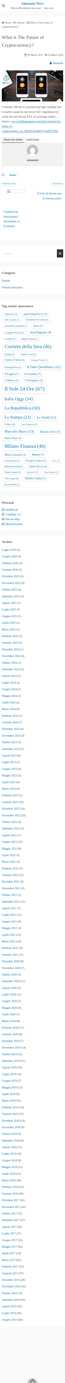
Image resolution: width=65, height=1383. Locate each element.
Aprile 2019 (9, 1094)
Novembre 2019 (11, 1047)
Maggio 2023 (9, 775)
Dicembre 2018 (11, 1120)
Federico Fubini (15, 360)
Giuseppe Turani (39, 360)
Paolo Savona (12, 460)
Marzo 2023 (9, 788)
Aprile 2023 (9, 782)
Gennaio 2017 (10, 1273)
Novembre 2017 (11, 1206)
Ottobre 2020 (9, 974)
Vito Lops (11, 478)
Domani (9, 354)
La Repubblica (22, 407)
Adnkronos (11, 314)
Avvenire (10, 339)
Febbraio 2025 (10, 636)
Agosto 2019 (9, 1067)
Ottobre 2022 (9, 821)
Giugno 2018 (9, 1160)
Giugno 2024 (9, 689)
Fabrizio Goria (28, 354)
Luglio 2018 (9, 1153)
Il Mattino (12, 380)
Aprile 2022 (9, 855)
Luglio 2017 (9, 1233)
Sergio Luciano (13, 472)
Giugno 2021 (9, 921)
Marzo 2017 (9, 1260)
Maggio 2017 (9, 1246)
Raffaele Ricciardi (14, 466)
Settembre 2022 (11, 828)
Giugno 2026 (9, 556)
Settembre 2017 (11, 1220)
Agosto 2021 (9, 908)
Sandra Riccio (38, 466)
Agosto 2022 (9, 835)
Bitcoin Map (12, 519)
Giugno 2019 (9, 1080)
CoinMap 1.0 (13, 514)
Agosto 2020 (9, 987)
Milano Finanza (25, 446)
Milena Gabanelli (15, 454)
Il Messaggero (34, 380)
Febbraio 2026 (10, 563)
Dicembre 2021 (11, 881)
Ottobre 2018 (9, 1133)
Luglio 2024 (9, 682)
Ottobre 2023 (9, 742)
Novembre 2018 (11, 1127)
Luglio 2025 (9, 609)
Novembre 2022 (11, 815)
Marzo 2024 (9, 709)
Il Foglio (11, 374)
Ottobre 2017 (9, 1213)
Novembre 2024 (11, 655)
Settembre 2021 (11, 901)
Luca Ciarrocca (29, 424)
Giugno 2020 (9, 1001)
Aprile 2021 (9, 934)
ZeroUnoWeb (12, 484)
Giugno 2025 (9, 616)
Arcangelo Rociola (14, 332)
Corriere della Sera (28, 346)
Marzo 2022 (9, 861)
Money (38, 454)
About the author (13, 139)
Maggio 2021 (9, 928)
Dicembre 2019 (11, 1040)
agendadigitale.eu (35, 313)
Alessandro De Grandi (37, 319)
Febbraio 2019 (10, 1107)
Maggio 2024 (9, 695)
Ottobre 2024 (9, 662)
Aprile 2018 (9, 1173)
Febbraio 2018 (10, 1186)
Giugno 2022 (9, 841)
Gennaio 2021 (10, 954)
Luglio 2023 (9, 762)
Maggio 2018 (9, 1167)
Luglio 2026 (9, 549)
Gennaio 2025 (10, 642)
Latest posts (32, 139)
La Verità (46, 417)
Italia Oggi (19, 398)
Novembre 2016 (11, 1286)
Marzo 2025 (9, 629)
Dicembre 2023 (11, 728)
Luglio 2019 (9, 1074)
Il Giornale (32, 374)
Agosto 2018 (9, 1147)
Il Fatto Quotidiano (43, 367)
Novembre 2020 (11, 968)
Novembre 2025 (11, 583)
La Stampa (18, 417)
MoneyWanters (14, 524)
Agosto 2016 (9, 1306)
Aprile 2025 (9, 622)
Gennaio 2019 (10, 1113)
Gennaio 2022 (10, 875)
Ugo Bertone (51, 472)
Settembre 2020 (11, 981)
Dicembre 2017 (11, 1200)
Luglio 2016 (9, 1313)
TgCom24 (32, 472)
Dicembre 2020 (11, 961)
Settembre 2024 (11, 669)
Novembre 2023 (11, 735)
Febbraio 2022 (10, 868)
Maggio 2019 (9, 1087)
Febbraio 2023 (10, 795)
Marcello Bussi (19, 431)
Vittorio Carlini (35, 478)
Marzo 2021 (9, 941)
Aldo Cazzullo (12, 320)
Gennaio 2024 (10, 722)
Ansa (38, 325)
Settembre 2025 (11, 596)
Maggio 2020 (9, 1007)
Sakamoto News (32, 3)
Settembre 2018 (11, 1140)
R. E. (56, 461)
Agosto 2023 (9, 755)
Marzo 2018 (9, 1180)
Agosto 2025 (9, 602)
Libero (10, 424)
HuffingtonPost (13, 367)
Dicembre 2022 (11, 808)
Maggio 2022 (9, 848)
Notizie (12, 175)
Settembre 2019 (11, 1060)
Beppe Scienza (29, 339)
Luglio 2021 (9, 914)
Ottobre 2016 (9, 1293)
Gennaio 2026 (10, 569)
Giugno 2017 (9, 1240)
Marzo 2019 (9, 1100)
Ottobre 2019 (9, 1054)
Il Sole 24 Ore (25, 389)
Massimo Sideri (50, 431)
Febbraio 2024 (10, 715)
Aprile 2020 (9, 1014)
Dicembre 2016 (11, 1279)
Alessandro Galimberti (16, 326)
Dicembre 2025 (11, 576)
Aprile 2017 (9, 1253)
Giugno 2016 (9, 1319)
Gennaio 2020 (10, 1034)
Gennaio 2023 (10, 802)
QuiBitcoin (11, 509)
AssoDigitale (40, 332)
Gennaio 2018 (10, 1193)
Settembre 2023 (11, 749)
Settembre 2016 (11, 1299)
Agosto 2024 (9, 675)
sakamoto (57, 63)
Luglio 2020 (9, 994)
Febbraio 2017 (10, 1266)
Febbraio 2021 (10, 947)
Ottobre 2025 (9, 589)
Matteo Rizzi (13, 438)
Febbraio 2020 (10, 1027)
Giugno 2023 (9, 768)
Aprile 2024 (9, 702)
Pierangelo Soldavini (35, 460)
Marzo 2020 (9, 1021)
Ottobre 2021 (9, 894)
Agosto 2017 (9, 1226)
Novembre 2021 (11, 888)
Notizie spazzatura (12, 287)
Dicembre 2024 (11, 649)
